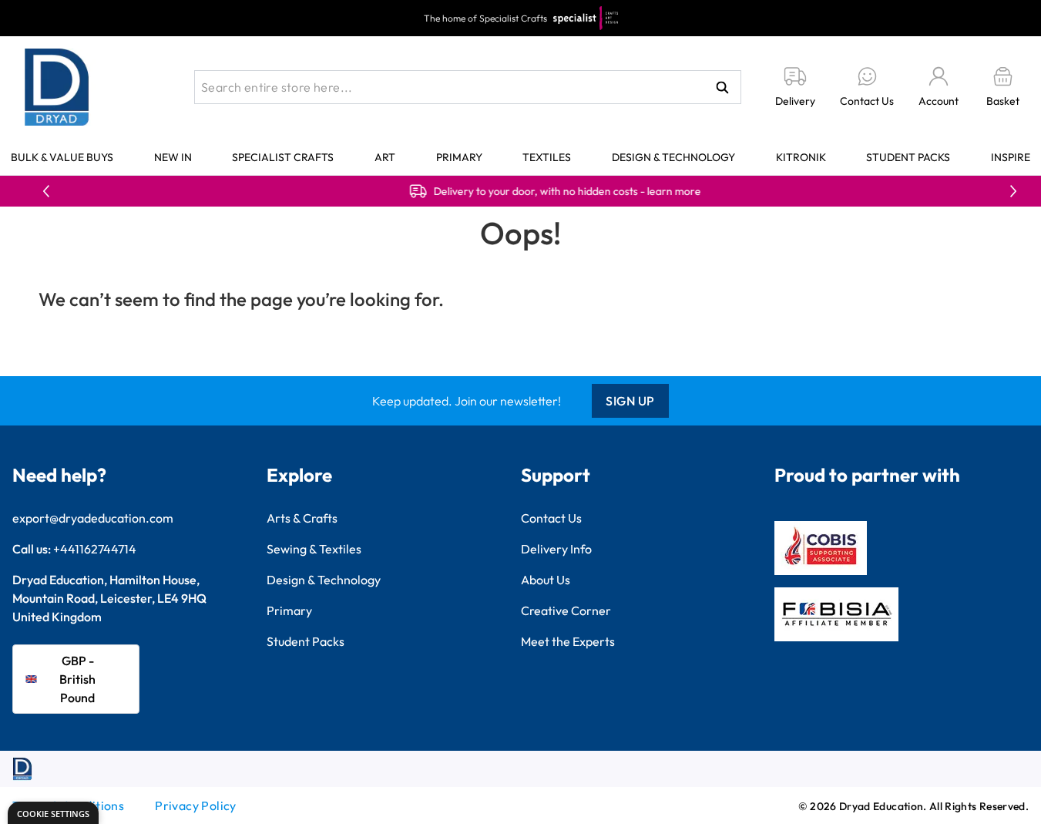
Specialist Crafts (283, 157)
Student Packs (908, 157)
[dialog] (53, 813)
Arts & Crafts (302, 518)
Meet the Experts (568, 641)
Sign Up (630, 401)
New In (173, 157)
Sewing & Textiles (314, 549)
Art (384, 157)
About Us (545, 579)
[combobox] (467, 87)
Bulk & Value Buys (62, 157)
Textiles (546, 157)
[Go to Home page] (57, 87)
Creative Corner (566, 610)
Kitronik (801, 157)
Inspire (1010, 157)
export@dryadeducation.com (92, 518)
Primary (459, 157)
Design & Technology (673, 157)
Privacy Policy (196, 805)
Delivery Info (556, 549)
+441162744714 (94, 549)
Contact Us (551, 518)
